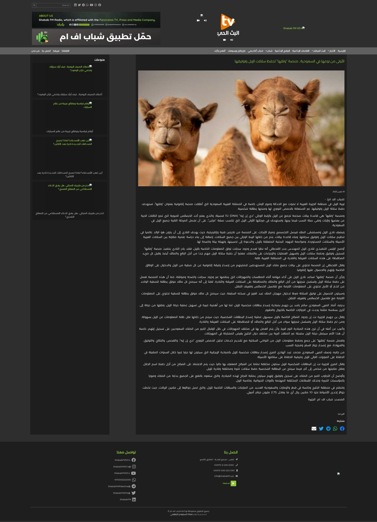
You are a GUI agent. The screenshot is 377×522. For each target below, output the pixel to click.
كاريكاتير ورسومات (236, 50)
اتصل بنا (46, 50)
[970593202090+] (87, 5)
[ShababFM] (75, 5)
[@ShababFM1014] (79, 5)
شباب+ (269, 50)
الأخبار (332, 50)
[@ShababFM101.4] (95, 5)
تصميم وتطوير (188, 514)
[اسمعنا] (231, 39)
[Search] (34, 5)
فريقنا (56, 50)
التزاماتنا (65, 50)
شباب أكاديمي (255, 50)
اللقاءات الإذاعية (300, 50)
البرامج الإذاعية (282, 50)
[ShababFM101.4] (99, 5)
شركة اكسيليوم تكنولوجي (181, 514)
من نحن (35, 50)
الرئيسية (342, 50)
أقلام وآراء (219, 50)
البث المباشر (319, 50)
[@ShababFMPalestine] (83, 5)
